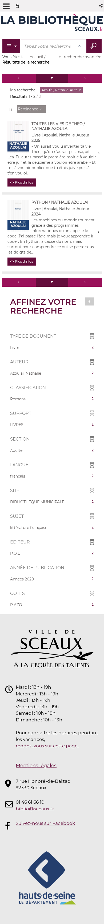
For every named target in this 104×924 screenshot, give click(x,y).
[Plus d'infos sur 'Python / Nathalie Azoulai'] (18, 215)
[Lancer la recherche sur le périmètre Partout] (94, 46)
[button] (101, 6)
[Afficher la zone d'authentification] (18, 6)
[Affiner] (52, 78)
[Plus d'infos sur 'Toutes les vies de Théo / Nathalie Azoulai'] (18, 137)
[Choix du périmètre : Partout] (12, 46)
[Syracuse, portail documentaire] (52, 23)
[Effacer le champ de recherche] (80, 46)
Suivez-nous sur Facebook (45, 823)
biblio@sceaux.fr (35, 808)
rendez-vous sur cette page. (47, 745)
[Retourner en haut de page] (89, 301)
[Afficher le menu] (6, 6)
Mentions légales (36, 766)
